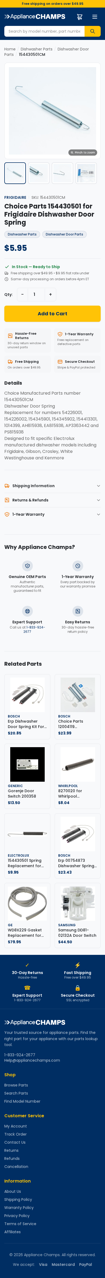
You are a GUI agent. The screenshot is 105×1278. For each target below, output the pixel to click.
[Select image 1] (15, 173)
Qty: (8, 294)
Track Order (15, 1134)
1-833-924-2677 (34, 629)
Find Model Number (22, 1101)
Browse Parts (16, 1085)
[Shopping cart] (80, 17)
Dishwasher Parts (36, 49)
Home (10, 49)
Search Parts (16, 1093)
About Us (12, 1191)
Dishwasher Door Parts (64, 234)
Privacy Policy (17, 1215)
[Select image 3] (62, 173)
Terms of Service (20, 1223)
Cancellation (16, 1166)
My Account (15, 1126)
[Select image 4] (86, 173)
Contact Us (15, 1142)
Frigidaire (15, 197)
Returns (11, 1150)
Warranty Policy (19, 1207)
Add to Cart (52, 313)
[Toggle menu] (95, 17)
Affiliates (12, 1232)
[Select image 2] (39, 173)
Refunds (12, 1158)
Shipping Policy (18, 1199)
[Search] (93, 31)
